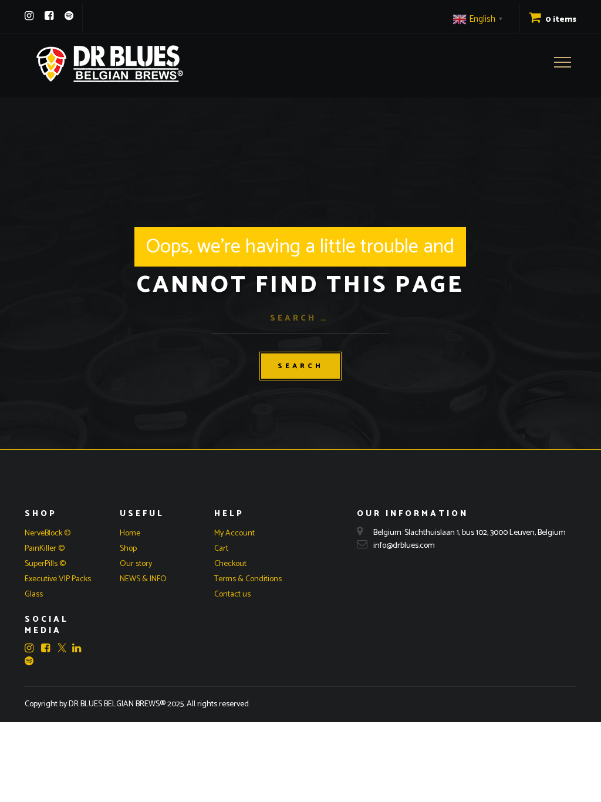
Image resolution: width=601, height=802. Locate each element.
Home (130, 533)
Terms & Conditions (248, 579)
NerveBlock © (47, 533)
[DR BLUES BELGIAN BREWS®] (109, 63)
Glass (34, 594)
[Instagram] (29, 16)
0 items (559, 19)
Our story (136, 564)
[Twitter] (62, 649)
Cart (221, 548)
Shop (128, 548)
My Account (234, 533)
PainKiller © (45, 548)
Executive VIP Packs (58, 579)
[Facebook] (49, 16)
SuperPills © (45, 564)
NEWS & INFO (143, 579)
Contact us (232, 594)
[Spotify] (69, 16)
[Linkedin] (79, 648)
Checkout (230, 564)
